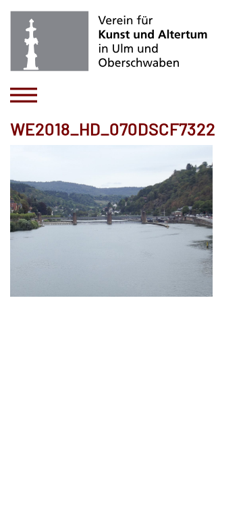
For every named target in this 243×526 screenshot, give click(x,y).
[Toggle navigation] (23, 95)
